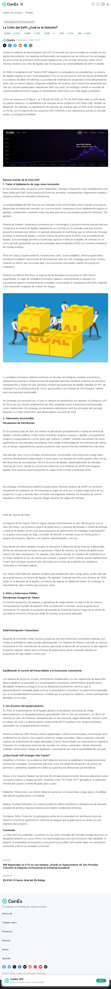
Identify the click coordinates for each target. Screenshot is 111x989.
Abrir (101, 981)
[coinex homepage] (11, 4)
